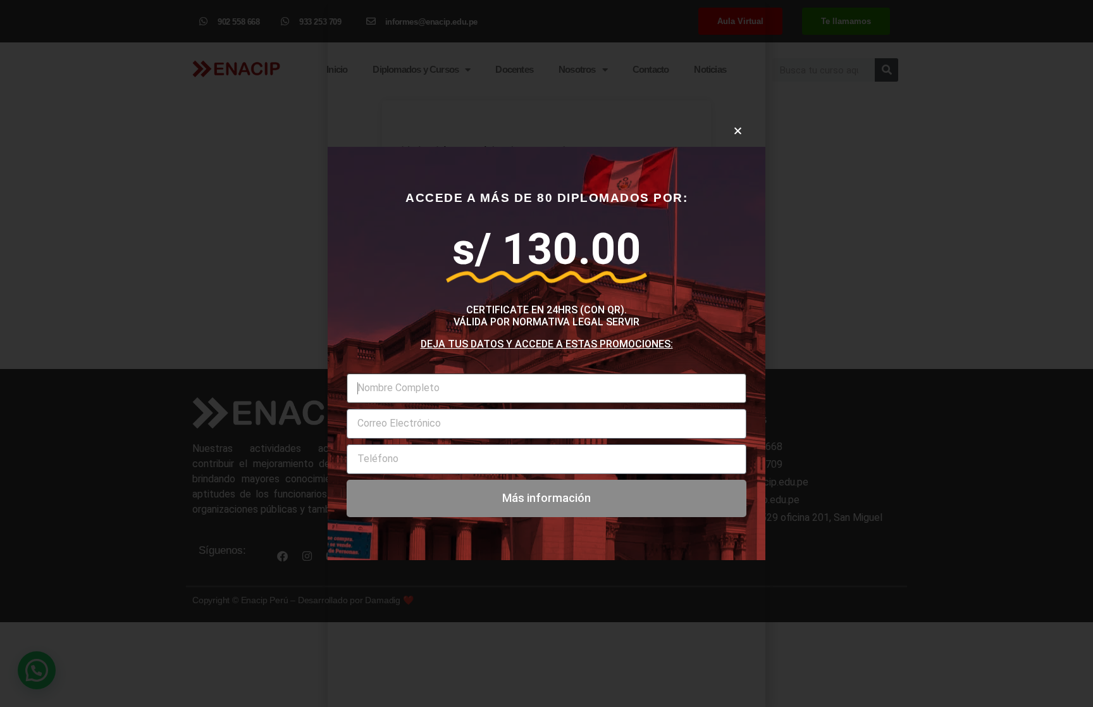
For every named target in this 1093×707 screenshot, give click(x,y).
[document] (546, 353)
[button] (738, 130)
